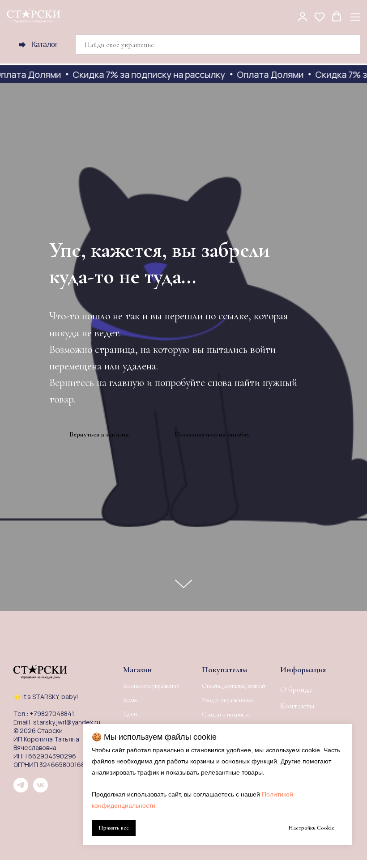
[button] (302, 16)
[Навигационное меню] (355, 16)
